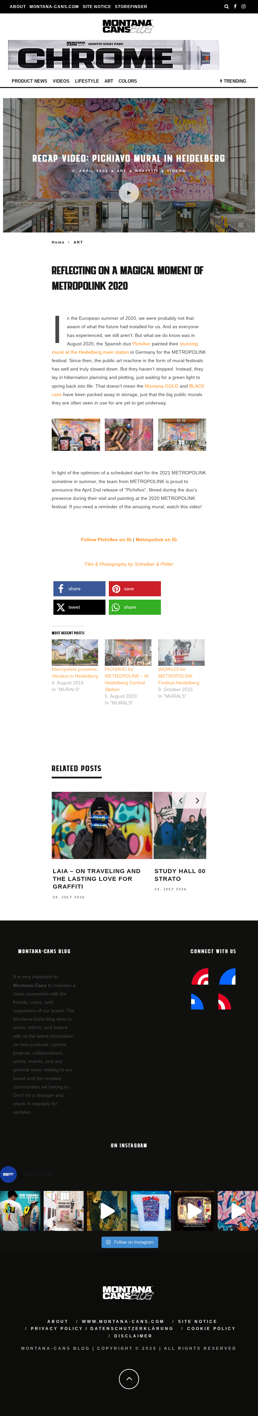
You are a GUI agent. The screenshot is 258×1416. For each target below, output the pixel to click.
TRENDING (234, 81)
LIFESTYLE (87, 81)
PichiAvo (141, 343)
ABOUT (18, 6)
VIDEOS (61, 81)
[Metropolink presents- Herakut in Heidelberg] (75, 652)
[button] (76, 435)
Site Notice (97, 6)
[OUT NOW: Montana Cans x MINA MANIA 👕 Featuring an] (20, 1211)
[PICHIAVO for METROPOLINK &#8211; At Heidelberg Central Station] (128, 652)
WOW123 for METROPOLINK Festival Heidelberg (178, 676)
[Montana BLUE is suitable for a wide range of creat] (238, 1211)
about (58, 1321)
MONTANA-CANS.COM (54, 6)
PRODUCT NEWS (29, 81)
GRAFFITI (147, 171)
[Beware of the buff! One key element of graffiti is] (64, 1211)
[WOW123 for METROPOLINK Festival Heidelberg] (181, 652)
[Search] (226, 6)
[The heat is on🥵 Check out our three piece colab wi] (151, 1211)
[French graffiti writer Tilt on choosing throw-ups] (107, 1211)
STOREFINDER (131, 6)
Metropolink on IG (156, 539)
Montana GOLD (162, 386)
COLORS (128, 81)
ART (108, 81)
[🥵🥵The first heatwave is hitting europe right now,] (194, 1211)
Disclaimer (133, 1336)
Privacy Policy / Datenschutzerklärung (102, 1328)
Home (58, 242)
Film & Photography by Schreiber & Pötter (129, 564)
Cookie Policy (211, 1328)
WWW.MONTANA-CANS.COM (123, 1321)
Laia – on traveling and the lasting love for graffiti (97, 879)
